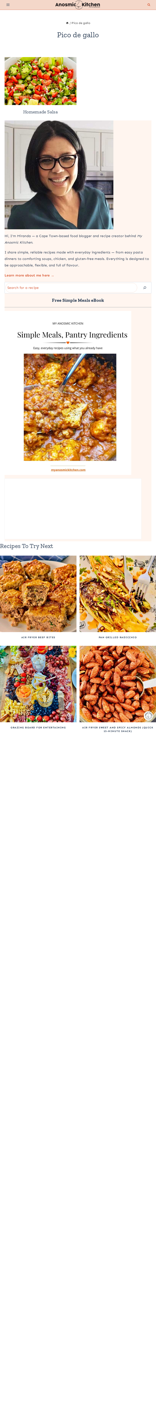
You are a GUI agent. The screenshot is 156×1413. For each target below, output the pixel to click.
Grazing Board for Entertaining (38, 727)
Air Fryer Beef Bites (38, 637)
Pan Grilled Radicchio (118, 637)
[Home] (67, 23)
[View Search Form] (148, 4)
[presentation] (40, 81)
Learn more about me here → (29, 275)
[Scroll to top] (146, 1398)
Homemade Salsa (40, 112)
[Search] (144, 288)
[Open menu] (8, 5)
